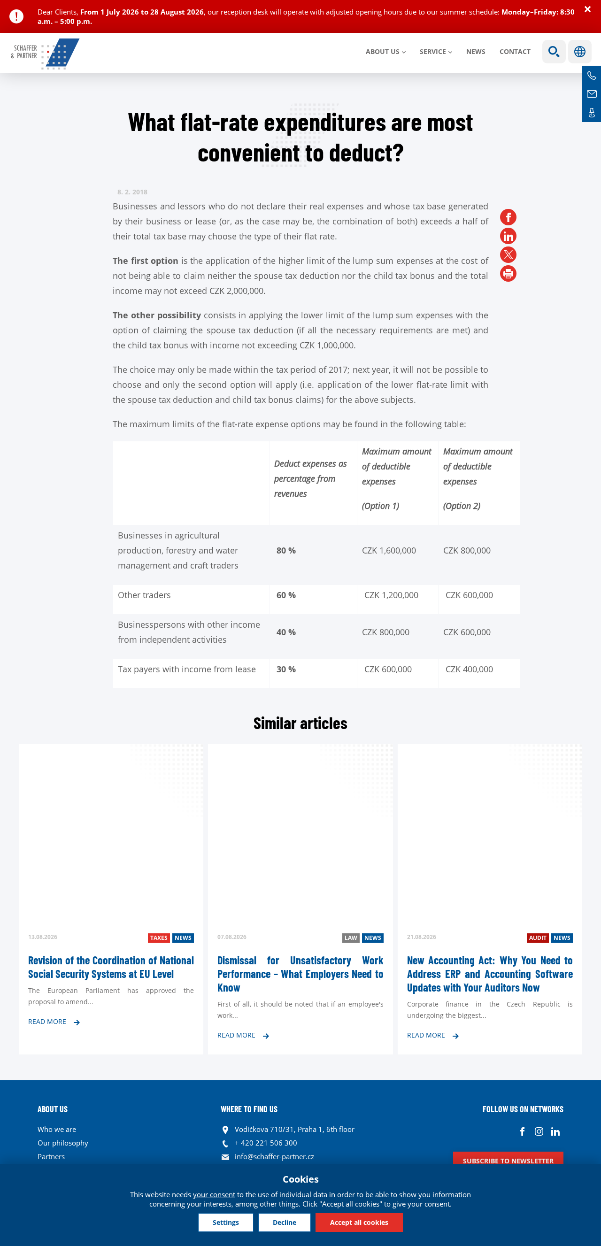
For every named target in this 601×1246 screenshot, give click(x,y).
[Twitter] (508, 254)
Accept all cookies (359, 1222)
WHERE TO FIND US (249, 1109)
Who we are (57, 1129)
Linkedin (555, 1131)
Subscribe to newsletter (508, 1160)
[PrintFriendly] (508, 273)
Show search (554, 51)
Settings (226, 1222)
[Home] (45, 54)
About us (383, 51)
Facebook (522, 1131)
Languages (580, 51)
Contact (515, 51)
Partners (51, 1156)
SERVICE (433, 51)
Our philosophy (63, 1142)
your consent (214, 1194)
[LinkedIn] (508, 236)
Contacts (591, 112)
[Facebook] (508, 217)
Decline (284, 1222)
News (475, 51)
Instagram (539, 1131)
